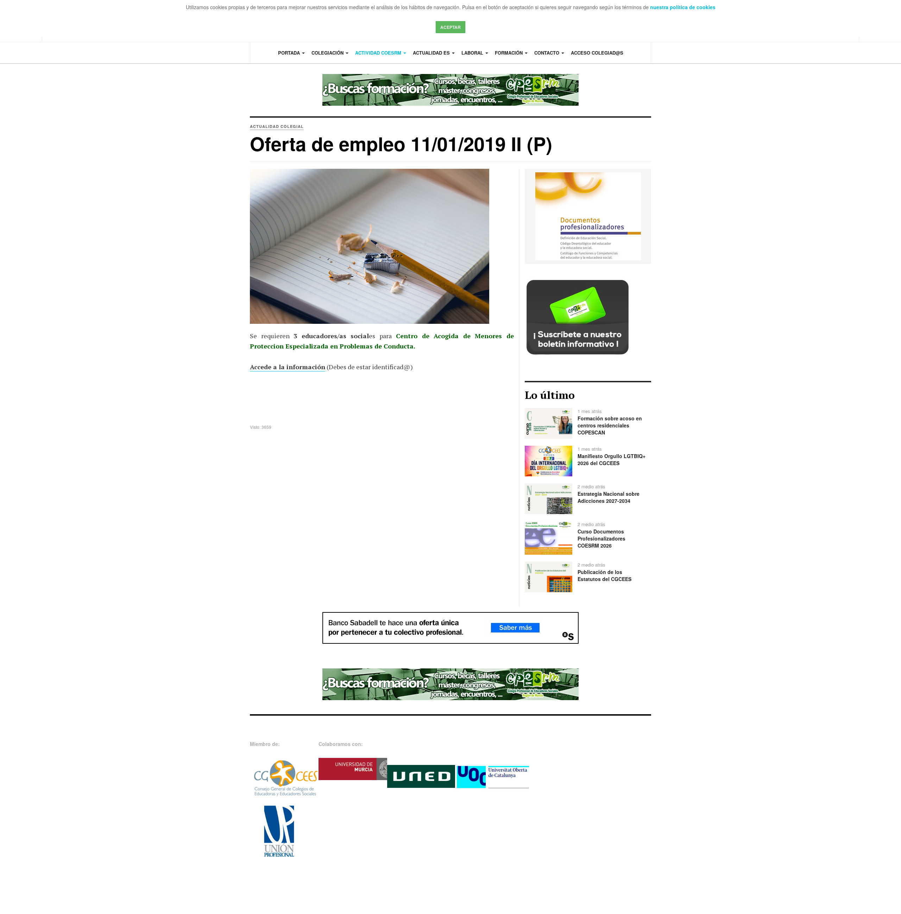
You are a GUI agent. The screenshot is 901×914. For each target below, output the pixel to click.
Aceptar (450, 27)
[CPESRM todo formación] (450, 90)
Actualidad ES (432, 52)
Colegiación (328, 52)
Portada (289, 52)
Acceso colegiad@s (597, 52)
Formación (509, 52)
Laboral (473, 52)
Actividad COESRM (379, 52)
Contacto (547, 52)
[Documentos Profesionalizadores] (588, 215)
